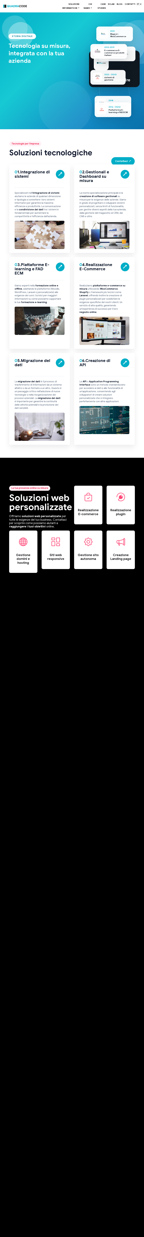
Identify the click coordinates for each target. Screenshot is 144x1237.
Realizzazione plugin (120, 512)
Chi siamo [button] (88, 6)
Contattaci (123, 161)
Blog (119, 4)
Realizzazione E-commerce (88, 512)
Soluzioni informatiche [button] (70, 6)
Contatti (130, 4)
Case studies (102, 6)
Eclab (111, 4)
